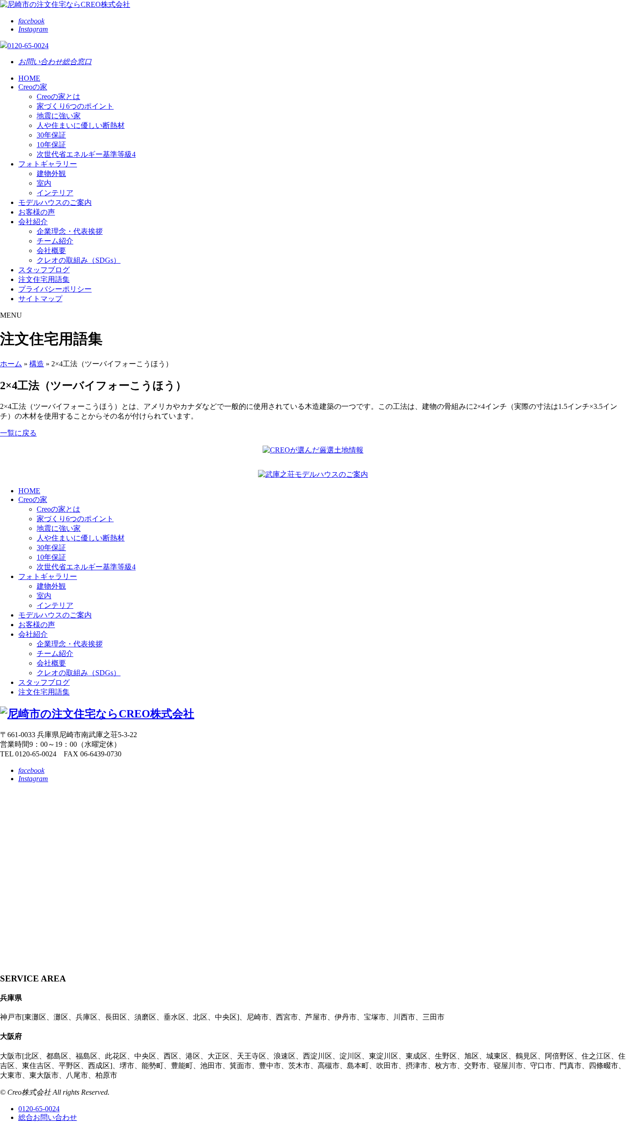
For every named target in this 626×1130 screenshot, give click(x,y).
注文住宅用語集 (44, 279)
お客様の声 (36, 212)
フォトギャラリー (47, 164)
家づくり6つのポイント (75, 106)
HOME (29, 78)
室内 (44, 183)
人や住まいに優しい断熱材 (81, 125)
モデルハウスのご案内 (55, 202)
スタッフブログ (44, 270)
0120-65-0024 (39, 1109)
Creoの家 (32, 87)
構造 (36, 364)
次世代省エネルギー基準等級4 (86, 154)
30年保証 (51, 135)
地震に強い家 (59, 116)
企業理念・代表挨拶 (70, 231)
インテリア (55, 193)
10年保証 (51, 145)
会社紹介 (33, 222)
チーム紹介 (55, 241)
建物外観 (51, 173)
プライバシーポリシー (55, 289)
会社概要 (51, 250)
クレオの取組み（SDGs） (79, 260)
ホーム (11, 364)
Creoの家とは (58, 96)
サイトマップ (40, 299)
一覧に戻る (18, 433)
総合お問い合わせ (47, 1117)
